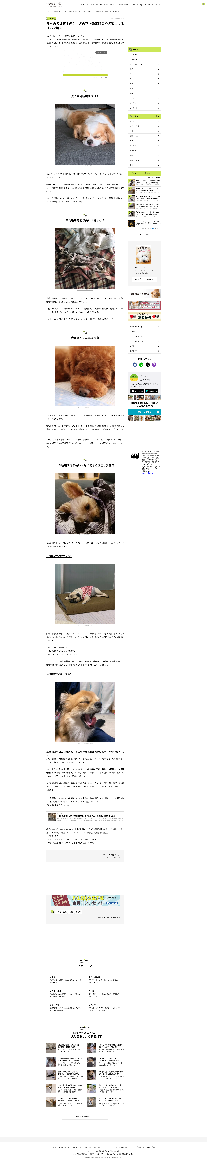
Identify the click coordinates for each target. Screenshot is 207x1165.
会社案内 (90, 1151)
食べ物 (121, 4)
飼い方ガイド (149, 4)
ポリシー (107, 1147)
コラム (132, 79)
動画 (131, 84)
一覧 (155, 116)
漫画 (131, 74)
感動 (131, 155)
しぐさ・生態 (68, 11)
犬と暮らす (57, 11)
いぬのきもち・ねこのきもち (60, 1147)
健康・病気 (134, 136)
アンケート (134, 108)
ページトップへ (103, 1139)
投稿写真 (127, 4)
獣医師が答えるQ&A (136, 327)
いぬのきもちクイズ (137, 336)
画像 (131, 88)
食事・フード (134, 131)
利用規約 (97, 1147)
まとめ (78, 911)
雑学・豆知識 (134, 160)
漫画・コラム (113, 4)
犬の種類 (133, 103)
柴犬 (131, 165)
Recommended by (146, 228)
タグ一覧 (157, 4)
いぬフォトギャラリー (137, 341)
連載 (131, 69)
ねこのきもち (77, 1147)
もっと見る (144, 234)
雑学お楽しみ (84, 4)
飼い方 (106, 4)
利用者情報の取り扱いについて (123, 1147)
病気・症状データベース (138, 64)
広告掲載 (88, 1147)
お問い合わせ (151, 1147)
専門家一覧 (140, 1147)
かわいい (133, 141)
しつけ (92, 4)
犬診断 (132, 346)
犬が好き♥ (133, 59)
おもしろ (133, 145)
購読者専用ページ (136, 351)
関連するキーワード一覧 (108, 917)
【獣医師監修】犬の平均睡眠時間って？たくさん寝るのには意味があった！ (86, 816)
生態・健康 (99, 4)
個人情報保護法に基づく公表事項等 (108, 1151)
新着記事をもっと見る (85, 1116)
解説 (131, 93)
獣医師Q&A (140, 4)
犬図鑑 (133, 4)
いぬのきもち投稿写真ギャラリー (85, 165)
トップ (48, 11)
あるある (133, 150)
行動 (76, 11)
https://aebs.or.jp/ (148, 473)
